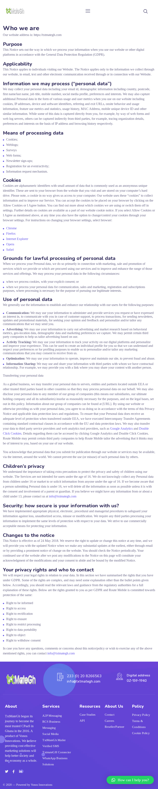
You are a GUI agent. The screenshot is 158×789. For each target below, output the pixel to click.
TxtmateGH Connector (56, 752)
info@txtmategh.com (62, 496)
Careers (109, 720)
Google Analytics (121, 428)
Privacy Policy (141, 714)
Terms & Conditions (139, 724)
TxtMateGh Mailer (54, 740)
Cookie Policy (141, 733)
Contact (109, 714)
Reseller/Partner (114, 727)
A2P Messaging (52, 715)
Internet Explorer (17, 239)
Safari (10, 249)
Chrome (11, 228)
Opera (10, 244)
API (82, 720)
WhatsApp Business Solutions (54, 761)
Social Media (50, 734)
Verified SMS (50, 746)
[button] (130, 780)
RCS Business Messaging (51, 725)
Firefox (11, 233)
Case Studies (87, 714)
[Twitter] (6, 771)
